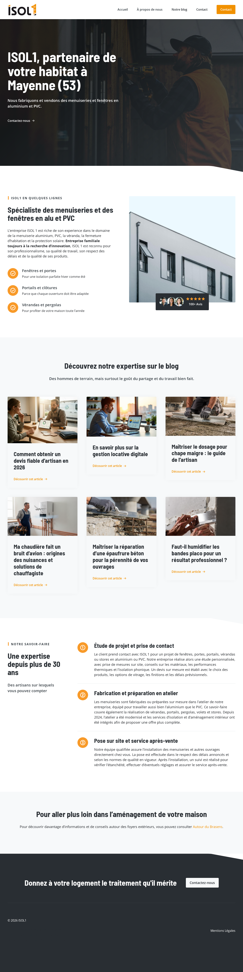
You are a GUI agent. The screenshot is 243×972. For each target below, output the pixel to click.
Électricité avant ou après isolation (35, 929)
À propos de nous (150, 9)
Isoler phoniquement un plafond (34, 935)
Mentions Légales (223, 931)
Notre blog (179, 9)
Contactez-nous (202, 882)
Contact (201, 9)
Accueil (123, 9)
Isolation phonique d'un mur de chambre (40, 940)
